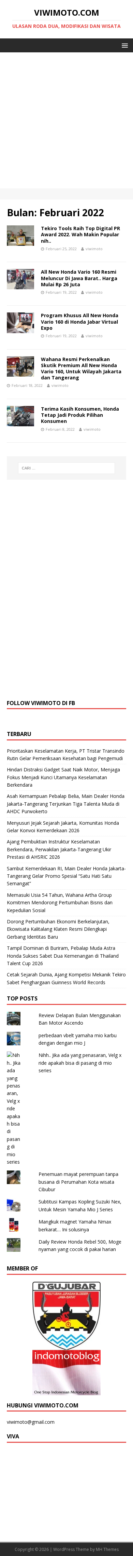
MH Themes (107, 1549)
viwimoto (94, 248)
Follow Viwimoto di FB (41, 703)
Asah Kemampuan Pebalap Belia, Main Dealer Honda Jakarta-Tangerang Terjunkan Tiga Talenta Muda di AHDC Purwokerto (65, 804)
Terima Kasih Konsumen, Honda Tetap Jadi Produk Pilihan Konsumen (80, 415)
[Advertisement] (66, 122)
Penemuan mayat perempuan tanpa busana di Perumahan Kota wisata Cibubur (78, 1182)
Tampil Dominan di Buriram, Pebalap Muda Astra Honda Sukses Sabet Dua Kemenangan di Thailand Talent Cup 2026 (63, 956)
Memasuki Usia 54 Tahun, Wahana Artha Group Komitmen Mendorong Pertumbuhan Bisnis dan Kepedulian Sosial (60, 902)
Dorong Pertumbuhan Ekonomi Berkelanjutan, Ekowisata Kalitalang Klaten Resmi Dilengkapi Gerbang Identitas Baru (58, 929)
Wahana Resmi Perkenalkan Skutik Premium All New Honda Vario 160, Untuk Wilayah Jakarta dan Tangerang (81, 368)
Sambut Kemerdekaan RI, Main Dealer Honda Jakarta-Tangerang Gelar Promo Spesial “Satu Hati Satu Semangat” (66, 876)
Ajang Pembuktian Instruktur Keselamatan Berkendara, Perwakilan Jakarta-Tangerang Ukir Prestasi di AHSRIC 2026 (59, 849)
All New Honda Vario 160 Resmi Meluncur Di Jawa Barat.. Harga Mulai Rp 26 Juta (79, 278)
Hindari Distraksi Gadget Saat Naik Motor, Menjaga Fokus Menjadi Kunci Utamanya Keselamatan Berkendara (63, 777)
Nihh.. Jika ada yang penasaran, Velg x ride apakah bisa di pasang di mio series (80, 1063)
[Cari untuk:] (66, 468)
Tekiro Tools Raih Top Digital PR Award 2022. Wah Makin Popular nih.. (80, 234)
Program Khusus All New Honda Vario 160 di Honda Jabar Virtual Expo (79, 321)
